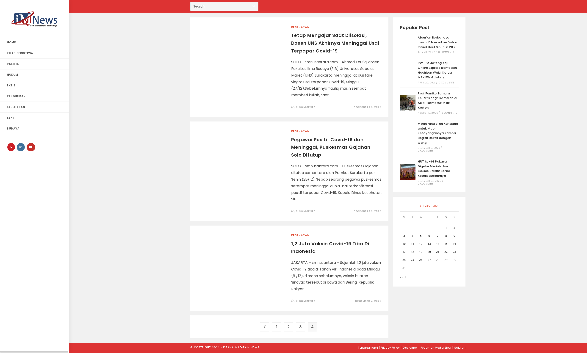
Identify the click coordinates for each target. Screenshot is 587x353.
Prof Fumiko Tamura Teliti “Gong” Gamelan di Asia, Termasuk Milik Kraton (437, 100)
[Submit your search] (253, 6)
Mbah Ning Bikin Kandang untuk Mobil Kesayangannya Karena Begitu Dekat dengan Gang (438, 133)
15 (446, 244)
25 (412, 260)
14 (437, 244)
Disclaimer (410, 348)
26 (420, 260)
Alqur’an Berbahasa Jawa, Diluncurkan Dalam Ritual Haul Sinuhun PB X (438, 42)
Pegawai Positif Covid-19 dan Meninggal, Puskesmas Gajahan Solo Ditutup (331, 147)
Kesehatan (300, 27)
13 (429, 244)
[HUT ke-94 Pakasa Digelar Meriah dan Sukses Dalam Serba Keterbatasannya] (407, 172)
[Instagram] (21, 147)
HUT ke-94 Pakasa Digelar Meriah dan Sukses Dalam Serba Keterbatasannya (434, 168)
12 (420, 244)
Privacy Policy (390, 348)
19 (420, 252)
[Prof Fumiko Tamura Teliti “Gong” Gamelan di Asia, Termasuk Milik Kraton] (407, 102)
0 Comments (305, 107)
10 (404, 244)
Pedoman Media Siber (436, 348)
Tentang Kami (368, 348)
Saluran (459, 348)
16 (454, 244)
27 (429, 260)
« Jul (403, 277)
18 (412, 252)
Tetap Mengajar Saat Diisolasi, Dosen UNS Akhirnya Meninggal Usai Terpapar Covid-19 (335, 43)
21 (437, 252)
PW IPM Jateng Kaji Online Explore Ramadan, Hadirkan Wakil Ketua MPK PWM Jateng (437, 70)
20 (429, 252)
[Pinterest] (11, 147)
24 (404, 260)
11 (412, 244)
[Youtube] (31, 147)
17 (404, 252)
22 (446, 252)
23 (454, 252)
